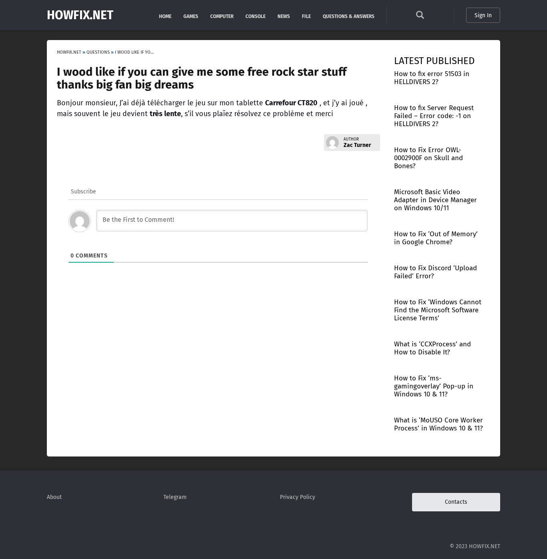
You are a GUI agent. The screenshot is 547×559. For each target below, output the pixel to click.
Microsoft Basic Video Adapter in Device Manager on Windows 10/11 (435, 200)
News (284, 16)
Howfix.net (80, 15)
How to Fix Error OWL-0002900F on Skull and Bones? (428, 158)
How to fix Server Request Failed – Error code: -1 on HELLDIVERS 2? (434, 116)
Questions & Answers (348, 16)
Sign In (483, 15)
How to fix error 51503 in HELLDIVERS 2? (431, 78)
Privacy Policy (297, 497)
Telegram (175, 497)
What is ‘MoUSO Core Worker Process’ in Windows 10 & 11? (438, 424)
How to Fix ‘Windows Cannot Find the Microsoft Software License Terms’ (437, 310)
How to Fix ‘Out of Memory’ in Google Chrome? (436, 238)
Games (190, 16)
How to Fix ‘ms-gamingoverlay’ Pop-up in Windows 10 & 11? (433, 386)
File (306, 16)
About (54, 497)
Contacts (456, 502)
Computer (221, 16)
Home (165, 16)
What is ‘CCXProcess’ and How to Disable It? (432, 348)
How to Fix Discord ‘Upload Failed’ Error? (435, 272)
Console (255, 16)
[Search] (420, 17)
